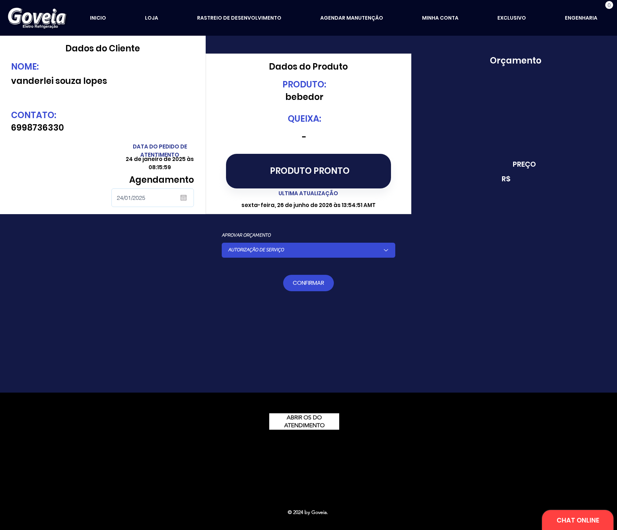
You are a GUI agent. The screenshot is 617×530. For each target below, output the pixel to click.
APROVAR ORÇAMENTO (246, 235)
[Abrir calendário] (183, 198)
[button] (609, 5)
